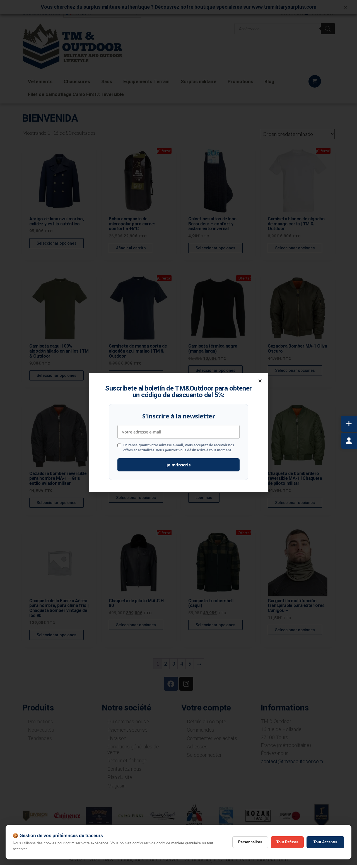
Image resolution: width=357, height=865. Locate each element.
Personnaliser (250, 842)
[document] (178, 432)
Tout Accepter (325, 842)
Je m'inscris (178, 465)
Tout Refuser (287, 842)
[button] (260, 381)
